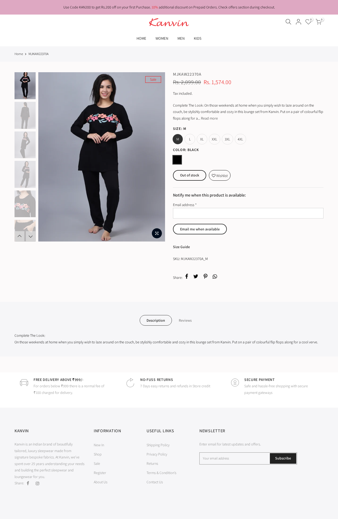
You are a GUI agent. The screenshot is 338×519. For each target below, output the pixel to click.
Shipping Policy (158, 445)
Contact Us (155, 482)
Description (156, 320)
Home (19, 54)
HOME (141, 38)
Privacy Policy (157, 454)
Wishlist (220, 174)
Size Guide (181, 246)
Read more (209, 118)
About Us (100, 482)
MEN (181, 38)
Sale (97, 463)
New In (99, 445)
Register (100, 472)
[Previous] (47, 157)
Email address (185, 204)
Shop (98, 454)
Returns (152, 463)
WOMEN (162, 38)
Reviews (185, 320)
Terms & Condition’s (161, 472)
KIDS (197, 38)
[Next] (155, 157)
